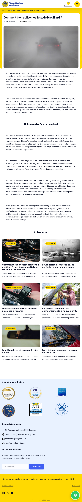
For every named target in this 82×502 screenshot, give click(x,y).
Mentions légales (7, 486)
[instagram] (7, 492)
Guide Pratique (16, 10)
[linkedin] (3, 492)
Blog (9, 10)
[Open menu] (77, 4)
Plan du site (76, 486)
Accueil (4, 10)
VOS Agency (46, 500)
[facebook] (11, 492)
